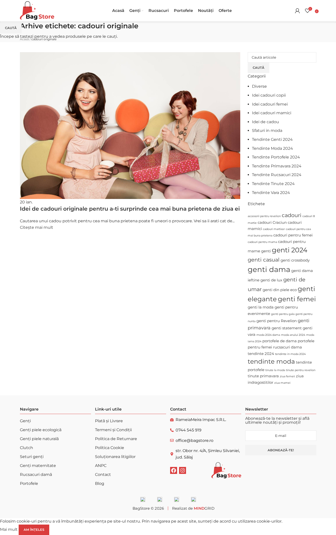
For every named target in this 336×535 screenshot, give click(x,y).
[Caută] (290, 11)
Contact (103, 474)
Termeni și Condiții (113, 429)
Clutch (26, 447)
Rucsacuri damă (36, 474)
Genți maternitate (38, 465)
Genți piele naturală (39, 438)
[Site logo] (37, 10)
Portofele (29, 483)
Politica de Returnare (116, 438)
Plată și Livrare (109, 421)
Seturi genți (32, 456)
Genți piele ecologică (40, 429)
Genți (25, 421)
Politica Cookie (109, 447)
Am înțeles (34, 530)
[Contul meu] (297, 11)
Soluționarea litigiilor (115, 456)
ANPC (100, 465)
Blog (99, 483)
